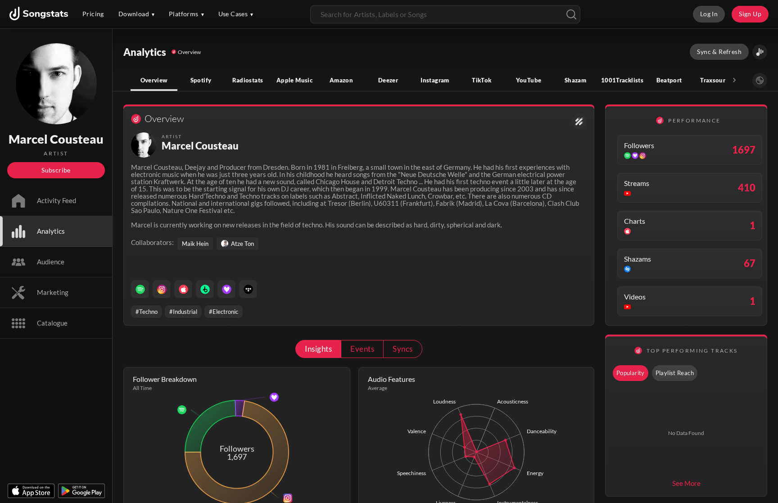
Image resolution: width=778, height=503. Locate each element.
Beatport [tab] (669, 80)
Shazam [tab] (575, 80)
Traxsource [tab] (716, 80)
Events (362, 348)
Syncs (402, 348)
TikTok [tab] (481, 80)
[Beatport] (205, 289)
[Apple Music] (183, 289)
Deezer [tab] (388, 80)
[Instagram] (162, 289)
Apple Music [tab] (294, 80)
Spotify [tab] (201, 80)
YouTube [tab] (529, 80)
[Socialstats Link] (579, 121)
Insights (318, 348)
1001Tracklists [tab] (622, 80)
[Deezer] (226, 289)
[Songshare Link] (759, 52)
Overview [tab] (154, 80)
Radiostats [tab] (247, 80)
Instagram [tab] (435, 80)
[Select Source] (759, 80)
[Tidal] (248, 289)
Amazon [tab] (341, 80)
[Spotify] (140, 289)
